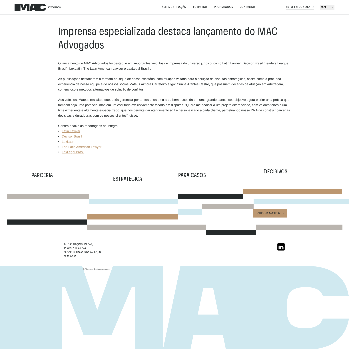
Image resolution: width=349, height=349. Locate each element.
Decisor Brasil (72, 136)
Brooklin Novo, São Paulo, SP (82, 252)
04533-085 (70, 256)
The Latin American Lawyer (81, 147)
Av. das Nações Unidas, (78, 244)
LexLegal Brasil (73, 152)
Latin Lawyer (71, 131)
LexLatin (68, 141)
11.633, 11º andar (75, 248)
